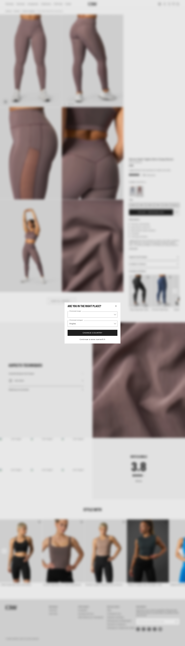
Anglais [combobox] (72, 323)
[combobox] (92, 315)
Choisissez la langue (76, 320)
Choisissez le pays (75, 311)
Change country (92, 333)
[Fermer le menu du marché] (115, 306)
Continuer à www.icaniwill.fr (92, 339)
